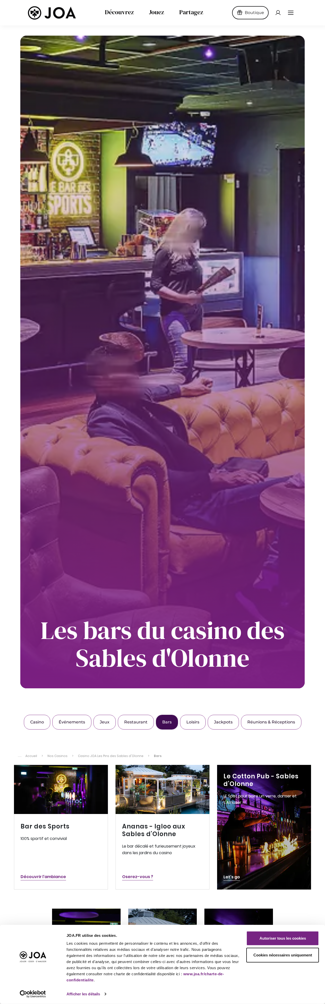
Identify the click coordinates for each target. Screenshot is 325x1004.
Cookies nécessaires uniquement (282, 955)
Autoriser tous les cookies (282, 938)
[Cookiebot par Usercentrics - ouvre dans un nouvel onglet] (33, 994)
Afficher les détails (83, 994)
